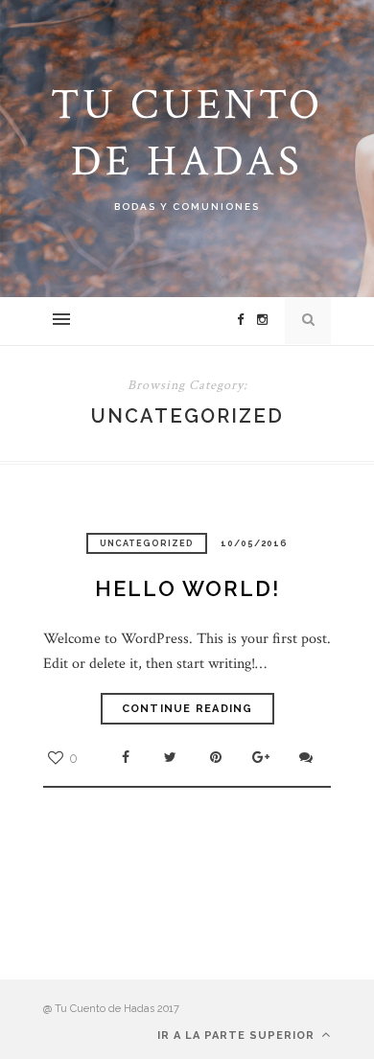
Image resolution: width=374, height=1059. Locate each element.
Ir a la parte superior (237, 1035)
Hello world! (187, 588)
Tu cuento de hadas (187, 133)
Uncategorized (147, 543)
